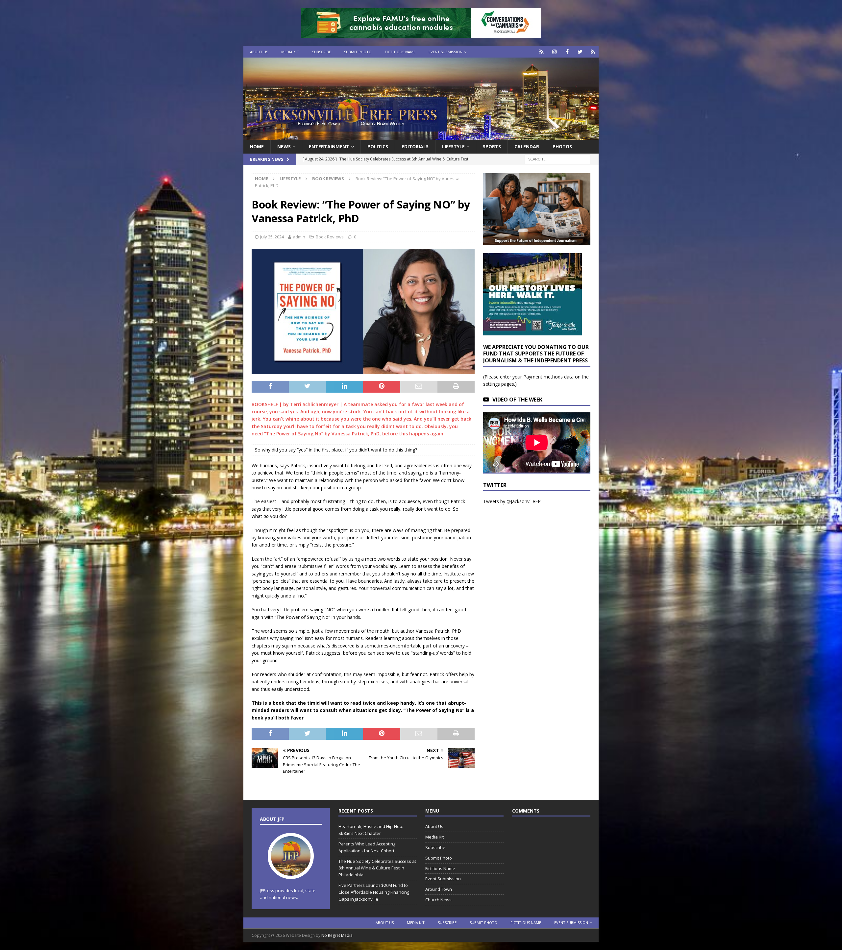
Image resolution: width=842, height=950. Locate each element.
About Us (259, 51)
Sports (492, 146)
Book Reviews (330, 237)
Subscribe (321, 51)
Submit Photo (358, 51)
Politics (377, 146)
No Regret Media (337, 935)
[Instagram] (554, 52)
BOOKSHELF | (271, 404)
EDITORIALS (415, 146)
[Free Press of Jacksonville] (421, 136)
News (284, 146)
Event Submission (445, 51)
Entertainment (329, 146)
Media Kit (290, 51)
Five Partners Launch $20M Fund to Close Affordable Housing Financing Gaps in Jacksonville (373, 892)
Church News (438, 900)
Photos (562, 146)
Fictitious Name (400, 51)
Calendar (526, 146)
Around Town (438, 889)
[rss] (593, 52)
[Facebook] (567, 52)
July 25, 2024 (272, 237)
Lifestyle (453, 146)
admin (299, 237)
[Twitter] (580, 52)
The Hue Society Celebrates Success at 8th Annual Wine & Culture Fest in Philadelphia (377, 868)
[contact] (541, 52)
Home (257, 146)
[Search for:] (557, 159)
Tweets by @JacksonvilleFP (512, 501)
